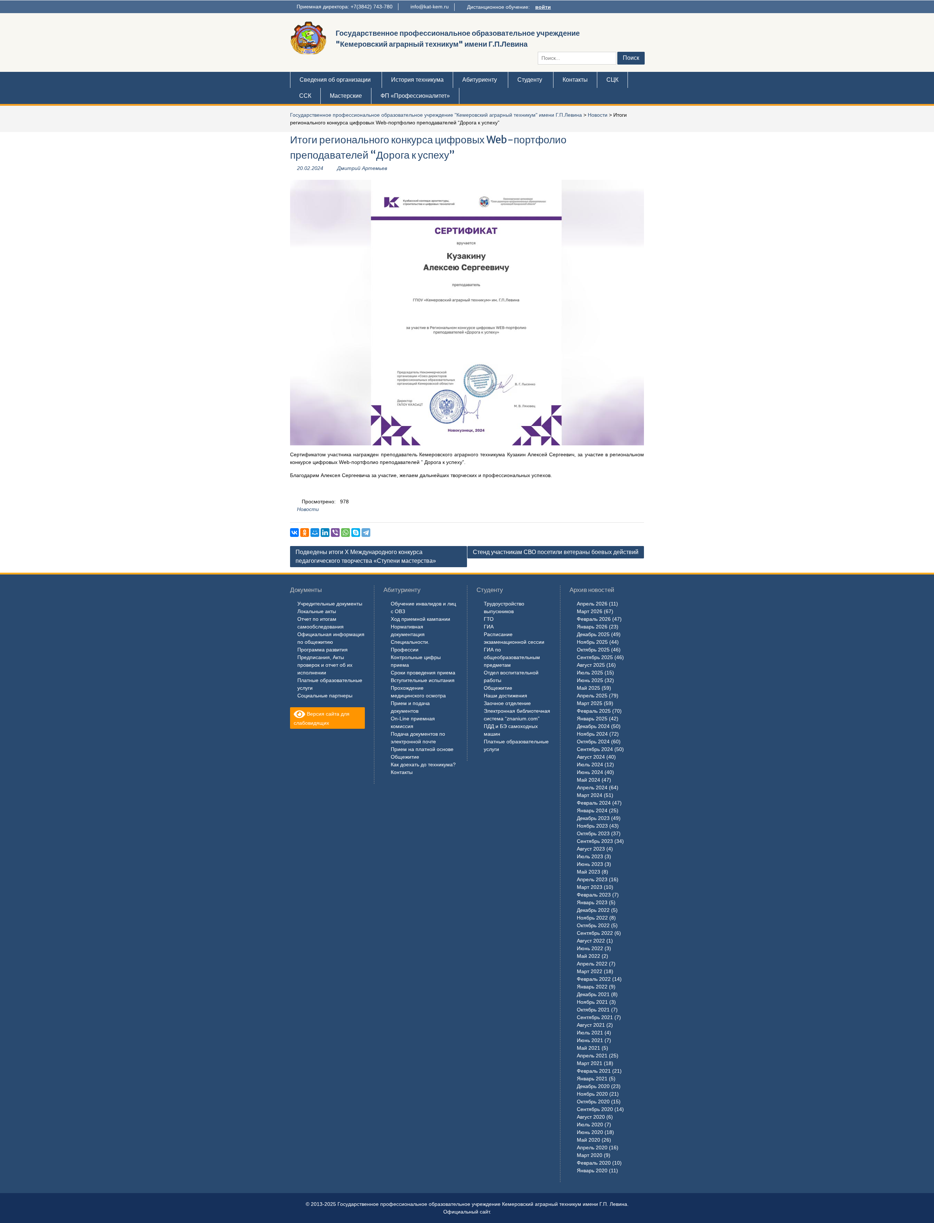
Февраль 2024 (594, 803)
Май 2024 (588, 780)
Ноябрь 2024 (592, 734)
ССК (305, 96)
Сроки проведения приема (423, 673)
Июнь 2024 (590, 772)
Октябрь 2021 (593, 1010)
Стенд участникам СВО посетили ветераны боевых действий (555, 552)
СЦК (612, 80)
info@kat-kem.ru (429, 6)
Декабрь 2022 (593, 910)
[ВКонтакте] (294, 532)
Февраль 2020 (594, 1163)
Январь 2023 (592, 902)
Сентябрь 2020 (595, 1109)
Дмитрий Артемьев (362, 168)
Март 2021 (589, 1063)
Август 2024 (591, 757)
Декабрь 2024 (593, 726)
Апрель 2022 (592, 964)
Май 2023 (588, 872)
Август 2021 (591, 1025)
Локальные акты (316, 611)
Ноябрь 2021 (592, 1002)
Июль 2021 (590, 1033)
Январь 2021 (592, 1078)
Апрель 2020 (592, 1147)
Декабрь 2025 (593, 634)
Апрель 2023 (592, 879)
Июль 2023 (590, 856)
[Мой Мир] (314, 532)
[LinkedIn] (325, 532)
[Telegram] (366, 532)
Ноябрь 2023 (592, 826)
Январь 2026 (592, 627)
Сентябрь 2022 (595, 933)
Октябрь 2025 (593, 650)
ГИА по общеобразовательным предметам (512, 657)
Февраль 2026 (594, 619)
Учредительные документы (329, 604)
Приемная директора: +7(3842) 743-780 (345, 6)
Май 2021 (588, 1048)
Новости (597, 115)
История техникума (417, 80)
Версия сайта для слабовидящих (322, 718)
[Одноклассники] (304, 532)
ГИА (489, 627)
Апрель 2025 (592, 695)
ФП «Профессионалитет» (415, 96)
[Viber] (335, 532)
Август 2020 (591, 1117)
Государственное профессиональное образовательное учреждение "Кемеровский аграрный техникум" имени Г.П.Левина (436, 115)
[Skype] (355, 532)
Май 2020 (588, 1140)
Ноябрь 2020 (592, 1094)
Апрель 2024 (592, 787)
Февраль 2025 (594, 711)
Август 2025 (591, 665)
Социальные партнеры (324, 695)
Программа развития (322, 650)
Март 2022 (589, 971)
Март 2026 (589, 611)
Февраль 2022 (594, 979)
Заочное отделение (507, 703)
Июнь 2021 (590, 1040)
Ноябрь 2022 (592, 918)
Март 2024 (589, 795)
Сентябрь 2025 (595, 657)
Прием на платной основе (422, 749)
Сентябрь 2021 (595, 1017)
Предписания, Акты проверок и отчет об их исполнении (324, 665)
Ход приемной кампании (420, 619)
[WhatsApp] (345, 532)
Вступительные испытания (423, 680)
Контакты (575, 80)
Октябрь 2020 (593, 1101)
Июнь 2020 (590, 1132)
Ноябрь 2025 (592, 642)
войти (543, 7)
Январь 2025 (592, 718)
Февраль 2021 (594, 1071)
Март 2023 (589, 887)
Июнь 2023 (590, 864)
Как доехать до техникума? (423, 764)
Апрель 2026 (592, 604)
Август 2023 (591, 849)
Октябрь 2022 (593, 925)
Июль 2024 (590, 764)
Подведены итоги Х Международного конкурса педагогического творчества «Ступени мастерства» (366, 556)
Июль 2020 (590, 1124)
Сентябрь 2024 (595, 749)
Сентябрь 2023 (595, 841)
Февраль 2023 (594, 895)
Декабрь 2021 (593, 994)
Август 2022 (591, 941)
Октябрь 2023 (593, 833)
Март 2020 (589, 1155)
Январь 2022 (592, 987)
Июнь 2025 (590, 680)
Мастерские (346, 96)
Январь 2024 (592, 810)
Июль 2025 (590, 673)
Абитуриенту (479, 80)
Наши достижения (505, 695)
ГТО (489, 619)
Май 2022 (588, 956)
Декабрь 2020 (593, 1086)
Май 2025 (588, 688)
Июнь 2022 (590, 948)
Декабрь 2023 (593, 818)
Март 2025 (589, 703)
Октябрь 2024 (593, 741)
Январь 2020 (592, 1170)
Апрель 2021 (592, 1055)
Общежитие (405, 757)
